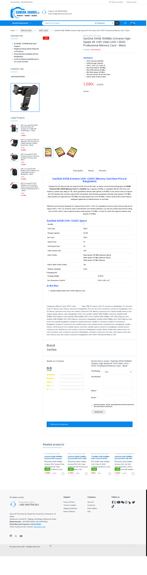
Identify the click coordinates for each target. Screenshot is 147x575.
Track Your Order (117, 2)
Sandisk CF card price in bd (65, 324)
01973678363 (35, 524)
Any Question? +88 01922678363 (22, 2)
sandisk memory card (83, 324)
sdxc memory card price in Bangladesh (74, 335)
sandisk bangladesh (62, 322)
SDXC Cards (43, 30)
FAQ (88, 511)
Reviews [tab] (102, 171)
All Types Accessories (121, 453)
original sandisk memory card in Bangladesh (62, 314)
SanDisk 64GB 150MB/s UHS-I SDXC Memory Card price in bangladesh (71, 319)
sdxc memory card (53, 335)
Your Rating (95, 371)
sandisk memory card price (77, 327)
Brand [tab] (91, 171)
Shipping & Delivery (70, 508)
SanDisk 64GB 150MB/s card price (104, 314)
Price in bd (82, 314)
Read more (63, 474)
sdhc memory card (119, 332)
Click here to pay (40, 527)
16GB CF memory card (93, 306)
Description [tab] (78, 171)
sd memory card (56, 332)
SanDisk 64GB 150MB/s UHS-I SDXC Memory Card (110, 316)
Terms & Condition (69, 505)
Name (94, 391)
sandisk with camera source (117, 329)
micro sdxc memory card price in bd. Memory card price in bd (88, 311)
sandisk (89, 314)
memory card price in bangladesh (75, 309)
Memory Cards (26, 30)
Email (94, 397)
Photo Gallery (92, 508)
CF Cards (47, 453)
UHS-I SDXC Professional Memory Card (102, 335)
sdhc (111, 332)
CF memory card (57, 309)
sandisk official (102, 329)
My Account (132, 2)
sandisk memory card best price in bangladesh (108, 324)
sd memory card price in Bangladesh (75, 332)
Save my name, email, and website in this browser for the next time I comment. (114, 405)
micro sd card (92, 309)
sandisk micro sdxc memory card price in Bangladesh (77, 329)
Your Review (95, 377)
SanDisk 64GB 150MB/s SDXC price (80, 316)
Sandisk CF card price (99, 322)
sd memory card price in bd (98, 332)
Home (13, 30)
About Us (90, 502)
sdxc (129, 332)
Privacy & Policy (69, 502)
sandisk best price (84, 322)
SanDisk (86, 91)
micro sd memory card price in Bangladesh (113, 309)
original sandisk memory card (121, 311)
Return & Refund (69, 511)
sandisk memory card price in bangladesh (102, 327)
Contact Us (91, 505)
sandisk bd (73, 322)
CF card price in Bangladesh (112, 306)
